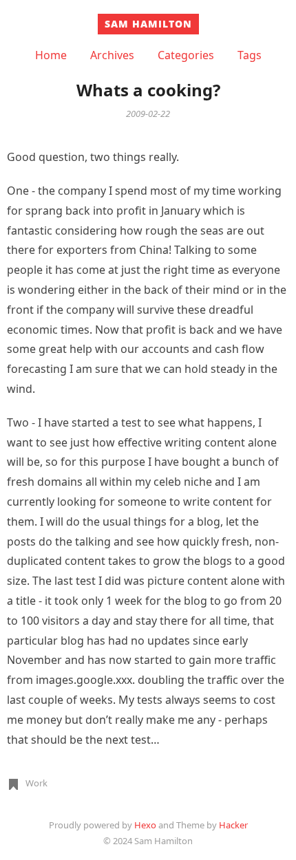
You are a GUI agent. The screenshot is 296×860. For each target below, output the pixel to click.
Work (36, 783)
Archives (112, 55)
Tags (249, 55)
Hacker (233, 825)
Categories (186, 55)
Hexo (145, 825)
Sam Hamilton (148, 23)
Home (51, 55)
